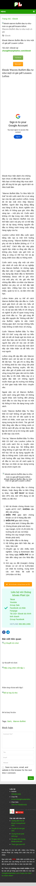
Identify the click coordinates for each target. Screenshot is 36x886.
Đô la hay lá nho (9, 712)
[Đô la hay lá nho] (18, 700)
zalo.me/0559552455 (19, 804)
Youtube (13, 602)
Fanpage (13, 611)
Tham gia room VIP (18, 844)
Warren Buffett (19, 721)
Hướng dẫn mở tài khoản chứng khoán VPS (18, 823)
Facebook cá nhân (18, 608)
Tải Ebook (18, 57)
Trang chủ (6, 19)
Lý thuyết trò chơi (9, 663)
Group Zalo (14, 605)
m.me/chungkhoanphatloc (21, 799)
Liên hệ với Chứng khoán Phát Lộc (21, 594)
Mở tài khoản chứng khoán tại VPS (19, 584)
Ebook (15, 19)
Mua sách (18, 64)
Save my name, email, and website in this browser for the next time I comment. (17, 770)
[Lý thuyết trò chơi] (18, 651)
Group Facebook (17, 619)
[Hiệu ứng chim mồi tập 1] (18, 675)
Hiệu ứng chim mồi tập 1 (12, 687)
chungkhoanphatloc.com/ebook (16, 51)
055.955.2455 (24, 624)
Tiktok (12, 599)
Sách (9, 721)
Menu (3, 12)
